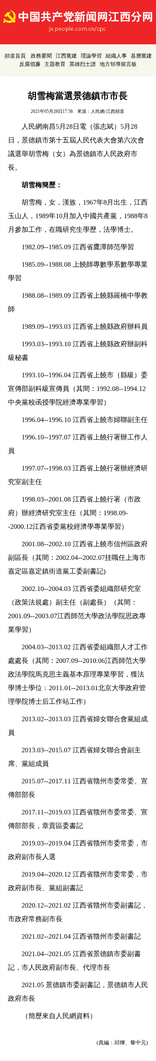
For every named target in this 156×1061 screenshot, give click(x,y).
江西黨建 (66, 56)
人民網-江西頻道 (107, 111)
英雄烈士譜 (82, 64)
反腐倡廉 (30, 64)
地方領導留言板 (118, 64)
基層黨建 (141, 56)
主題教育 (55, 64)
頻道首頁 (15, 56)
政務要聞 (41, 56)
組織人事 (116, 56)
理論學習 (91, 56)
